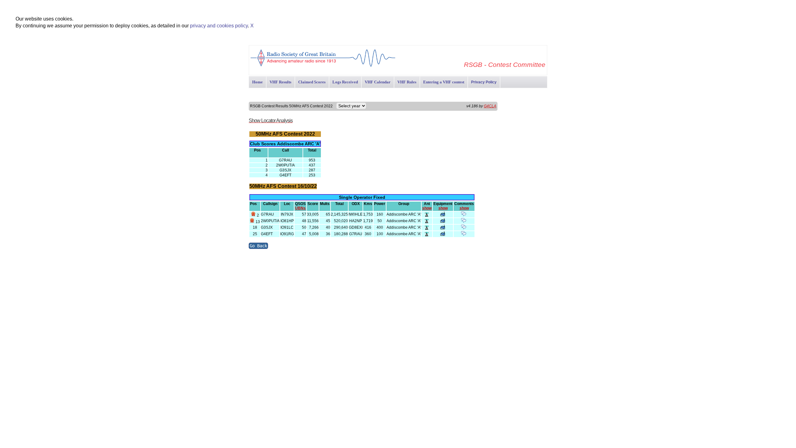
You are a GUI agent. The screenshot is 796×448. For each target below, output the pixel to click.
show (427, 208)
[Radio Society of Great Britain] (323, 65)
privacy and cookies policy (219, 25)
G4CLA (490, 106)
